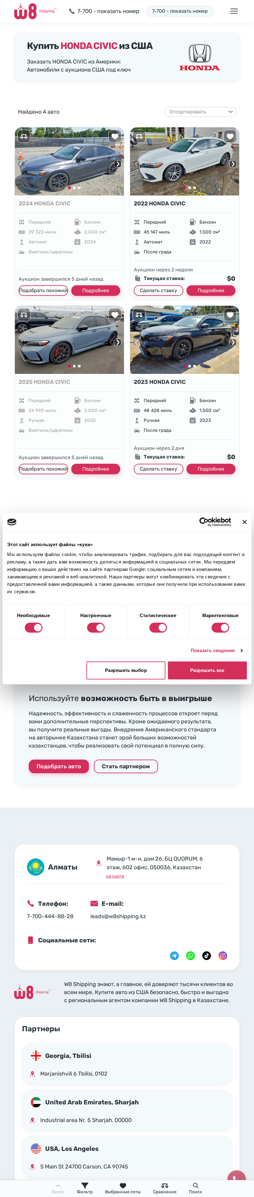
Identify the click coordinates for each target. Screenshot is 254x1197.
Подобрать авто (59, 766)
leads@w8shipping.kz (118, 916)
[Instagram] (222, 955)
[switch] (96, 628)
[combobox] (197, 112)
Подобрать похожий (43, 290)
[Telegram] (174, 955)
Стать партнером (126, 766)
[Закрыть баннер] (245, 522)
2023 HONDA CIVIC (160, 382)
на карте (115, 876)
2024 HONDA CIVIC (44, 203)
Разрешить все (207, 670)
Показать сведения (213, 650)
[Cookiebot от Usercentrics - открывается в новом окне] (204, 522)
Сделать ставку (158, 290)
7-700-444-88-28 (50, 916)
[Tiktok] (206, 955)
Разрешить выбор (126, 670)
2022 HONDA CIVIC (159, 203)
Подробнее (95, 290)
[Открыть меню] (234, 11)
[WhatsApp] (190, 955)
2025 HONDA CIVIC (44, 382)
